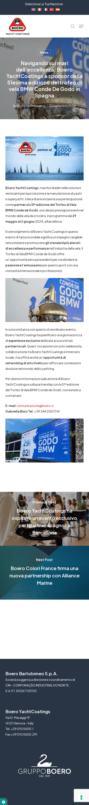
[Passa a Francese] (44, 9)
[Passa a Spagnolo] (57, 9)
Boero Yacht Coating (31, 106)
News (44, 52)
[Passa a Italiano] (38, 9)
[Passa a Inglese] (32, 9)
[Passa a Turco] (51, 9)
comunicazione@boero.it (35, 406)
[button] (81, 26)
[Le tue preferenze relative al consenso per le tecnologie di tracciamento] (81, 797)
